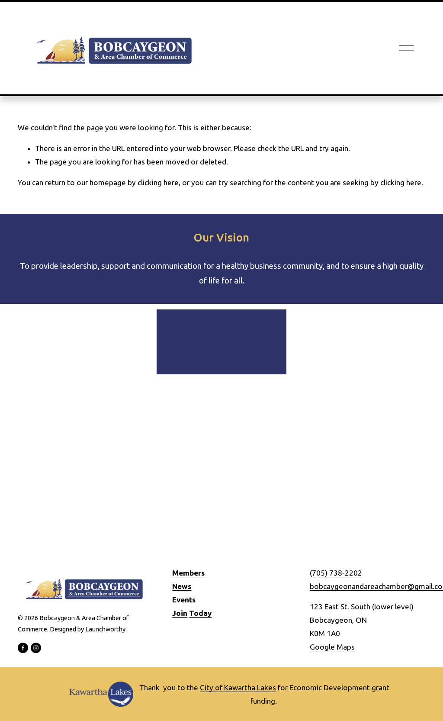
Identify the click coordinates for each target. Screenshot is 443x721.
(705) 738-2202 (336, 573)
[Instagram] (36, 648)
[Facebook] (23, 648)
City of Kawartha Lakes (238, 687)
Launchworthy (105, 629)
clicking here (158, 182)
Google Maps (332, 647)
